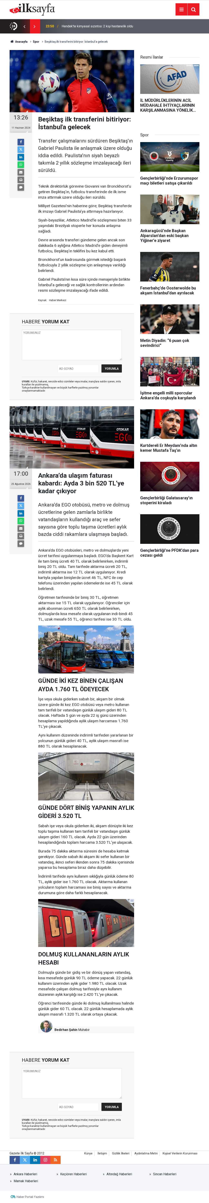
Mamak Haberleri (26, 1181)
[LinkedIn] (21, 157)
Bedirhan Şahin (65, 1030)
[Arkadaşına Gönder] (21, 172)
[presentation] (24, 26)
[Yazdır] (21, 180)
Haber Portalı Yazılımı (30, 1197)
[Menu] (181, 9)
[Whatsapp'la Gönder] (21, 164)
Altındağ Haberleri (119, 1174)
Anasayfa (21, 41)
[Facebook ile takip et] (15, 1160)
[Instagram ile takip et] (45, 1160)
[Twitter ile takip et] (25, 1160)
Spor (36, 41)
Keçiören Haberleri (73, 1174)
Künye (88, 1153)
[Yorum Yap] (21, 187)
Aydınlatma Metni (146, 1153)
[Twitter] (21, 149)
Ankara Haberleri (25, 1174)
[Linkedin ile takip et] (35, 1160)
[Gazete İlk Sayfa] (32, 9)
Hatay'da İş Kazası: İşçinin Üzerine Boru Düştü (94, 26)
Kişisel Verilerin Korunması (180, 1153)
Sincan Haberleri (164, 1174)
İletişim (102, 1153)
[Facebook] (21, 142)
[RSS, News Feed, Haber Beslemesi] (55, 1160)
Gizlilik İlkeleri (120, 1153)
